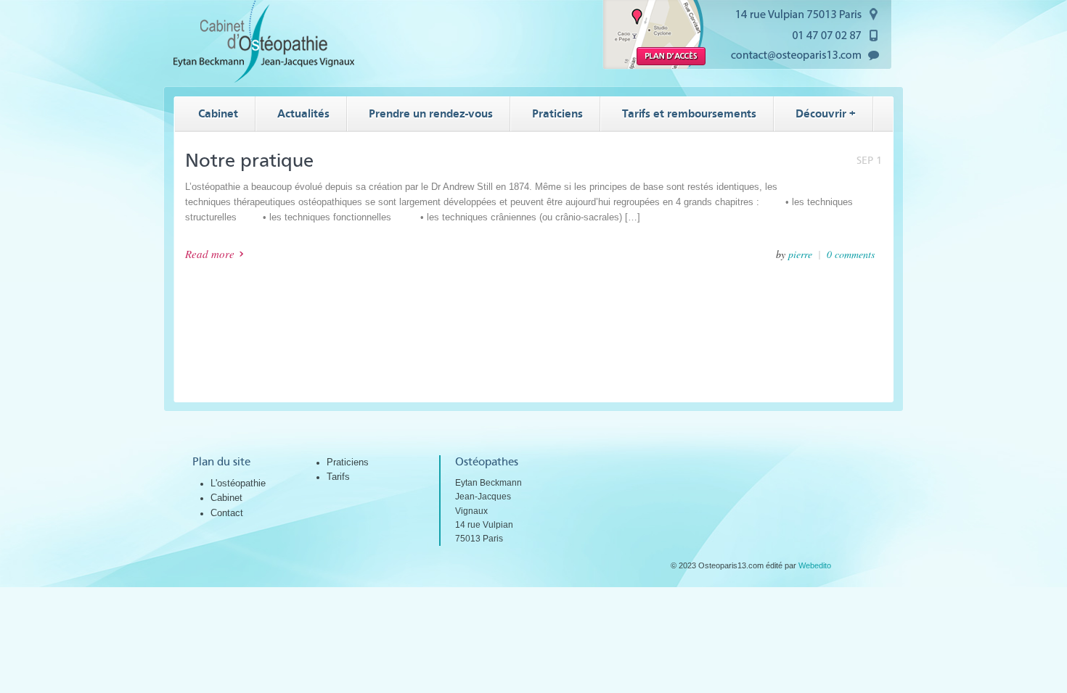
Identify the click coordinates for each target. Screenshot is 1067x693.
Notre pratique (249, 160)
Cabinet (226, 497)
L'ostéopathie (238, 483)
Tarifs (338, 476)
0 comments (851, 254)
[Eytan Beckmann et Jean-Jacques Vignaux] (264, 79)
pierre (800, 254)
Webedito (814, 565)
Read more (209, 253)
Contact (226, 512)
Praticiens (348, 462)
